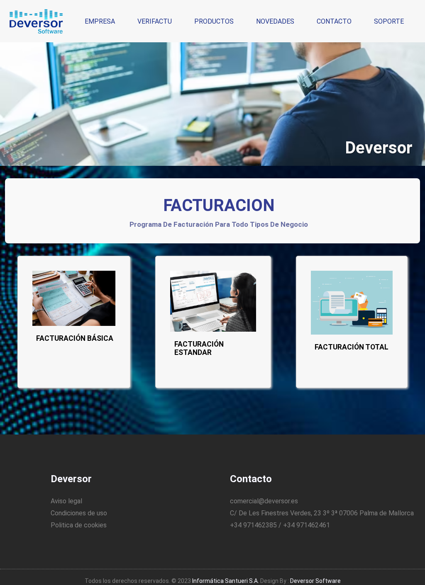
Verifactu (154, 21)
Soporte (389, 21)
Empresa (100, 21)
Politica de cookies (79, 525)
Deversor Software (315, 581)
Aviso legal (66, 501)
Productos (214, 21)
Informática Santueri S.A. (225, 581)
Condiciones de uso (79, 513)
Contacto (334, 21)
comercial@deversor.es (264, 501)
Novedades (275, 21)
